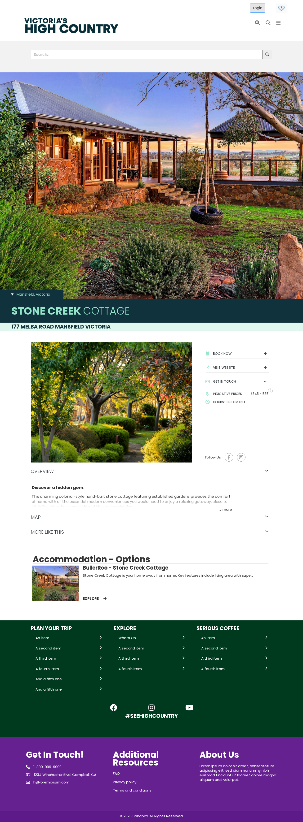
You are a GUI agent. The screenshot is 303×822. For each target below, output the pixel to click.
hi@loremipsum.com (51, 782)
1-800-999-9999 (47, 766)
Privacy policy (124, 781)
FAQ (116, 773)
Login (257, 8)
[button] (256, 23)
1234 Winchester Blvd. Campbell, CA (65, 774)
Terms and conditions (132, 790)
